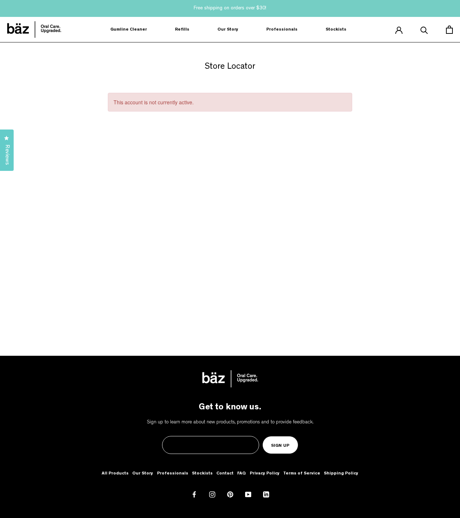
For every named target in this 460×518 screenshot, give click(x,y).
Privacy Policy (265, 474)
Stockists (336, 30)
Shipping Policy (341, 474)
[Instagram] (212, 495)
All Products (115, 474)
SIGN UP (280, 446)
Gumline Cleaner (128, 30)
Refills (182, 30)
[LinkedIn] (266, 495)
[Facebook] (194, 495)
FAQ (241, 474)
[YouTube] (248, 495)
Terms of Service (301, 474)
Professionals (282, 30)
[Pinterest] (230, 495)
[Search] (424, 29)
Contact (225, 474)
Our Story (227, 30)
